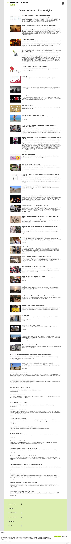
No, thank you (64, 536)
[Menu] (63, 3)
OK (57, 536)
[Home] (17, 3)
